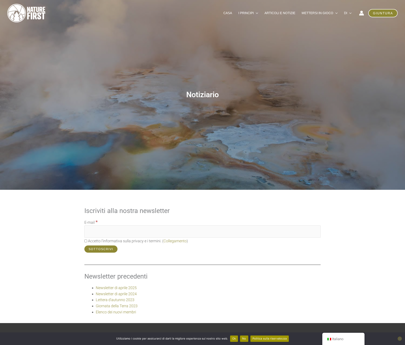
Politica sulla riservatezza (269, 338)
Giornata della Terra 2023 (117, 306)
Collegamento (175, 241)
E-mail (91, 222)
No (244, 338)
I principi (246, 13)
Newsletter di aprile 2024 (116, 294)
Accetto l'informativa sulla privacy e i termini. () (137, 241)
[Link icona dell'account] (361, 13)
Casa (227, 13)
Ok (234, 338)
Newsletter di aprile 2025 (116, 288)
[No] (400, 339)
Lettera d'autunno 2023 (115, 300)
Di (345, 13)
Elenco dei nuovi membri (116, 312)
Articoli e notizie (280, 13)
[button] (383, 13)
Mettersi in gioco (317, 13)
